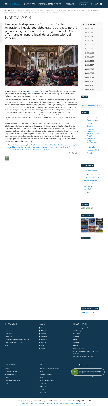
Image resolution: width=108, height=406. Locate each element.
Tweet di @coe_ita (87, 312)
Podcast (43, 348)
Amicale (41, 377)
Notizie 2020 (89, 53)
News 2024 (89, 37)
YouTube (43, 342)
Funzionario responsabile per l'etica (82, 356)
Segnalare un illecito (78, 348)
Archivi (41, 371)
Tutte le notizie (89, 24)
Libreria (7, 377)
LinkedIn (43, 334)
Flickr (42, 345)
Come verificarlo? (88, 377)
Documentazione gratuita (12, 380)
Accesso (41, 389)
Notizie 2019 (89, 57)
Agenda (89, 123)
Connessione (42, 392)
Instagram (44, 336)
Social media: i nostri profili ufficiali (49, 369)
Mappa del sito (43, 386)
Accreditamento (91, 171)
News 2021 (89, 49)
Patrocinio (75, 345)
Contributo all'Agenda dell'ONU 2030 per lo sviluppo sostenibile (92, 142)
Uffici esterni (76, 334)
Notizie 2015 (89, 73)
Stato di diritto (54, 4)
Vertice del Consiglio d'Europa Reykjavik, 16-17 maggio (93, 132)
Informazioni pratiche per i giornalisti (89, 186)
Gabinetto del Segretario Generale (82, 328)
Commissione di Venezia (37, 91)
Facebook (44, 339)
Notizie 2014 (89, 77)
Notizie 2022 (89, 45)
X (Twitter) (44, 331)
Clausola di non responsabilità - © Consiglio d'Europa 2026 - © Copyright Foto (50, 403)
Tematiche (90, 153)
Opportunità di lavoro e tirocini (14, 342)
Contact (83, 403)
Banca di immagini (10, 374)
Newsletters (76, 336)
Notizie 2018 (89, 61)
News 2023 (89, 41)
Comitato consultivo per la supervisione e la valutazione (85, 352)
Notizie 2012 (89, 85)
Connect (94, 4)
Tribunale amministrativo (46, 380)
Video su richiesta (93, 150)
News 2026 (89, 29)
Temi (6, 383)
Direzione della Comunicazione (92, 119)
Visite (6, 345)
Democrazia (41, 4)
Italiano (83, 4)
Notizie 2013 (89, 81)
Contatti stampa (91, 192)
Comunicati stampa (93, 174)
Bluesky (43, 328)
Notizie (7, 369)
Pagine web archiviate (45, 374)
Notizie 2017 (89, 65)
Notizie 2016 (89, 69)
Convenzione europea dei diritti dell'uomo (17, 339)
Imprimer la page (76, 153)
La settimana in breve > (92, 105)
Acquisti (74, 339)
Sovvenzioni (75, 342)
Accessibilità (42, 383)
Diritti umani (29, 4)
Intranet (99, 383)
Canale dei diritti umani (12, 371)
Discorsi (90, 126)
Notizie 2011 (89, 89)
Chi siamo (8, 328)
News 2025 (89, 33)
